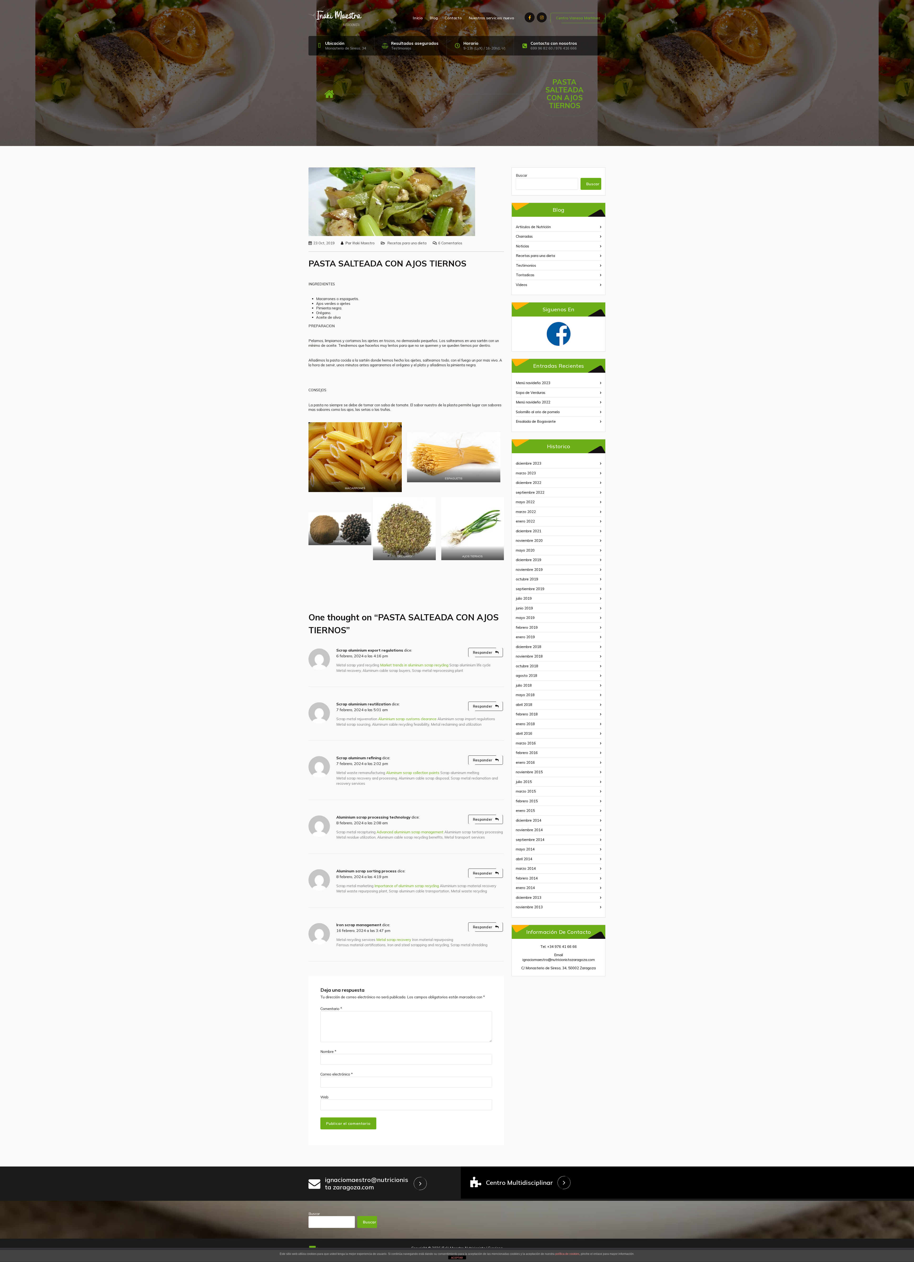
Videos (521, 284)
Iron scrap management (358, 924)
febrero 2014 (527, 878)
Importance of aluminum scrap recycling (406, 886)
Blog (434, 17)
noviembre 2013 (529, 907)
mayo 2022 (525, 502)
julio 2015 (524, 781)
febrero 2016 (527, 752)
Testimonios (401, 48)
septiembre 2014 (530, 839)
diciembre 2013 (528, 897)
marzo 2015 (526, 791)
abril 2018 (524, 704)
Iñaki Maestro (363, 243)
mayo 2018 (525, 695)
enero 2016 (525, 762)
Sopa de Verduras (530, 392)
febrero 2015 (527, 801)
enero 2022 (525, 521)
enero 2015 (525, 810)
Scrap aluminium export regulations (369, 650)
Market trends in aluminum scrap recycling (414, 665)
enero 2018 (525, 724)
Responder (482, 652)
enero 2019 (525, 637)
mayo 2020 (525, 550)
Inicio (418, 17)
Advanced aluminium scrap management (410, 832)
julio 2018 (524, 685)
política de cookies (567, 1254)
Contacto (453, 17)
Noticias (522, 246)
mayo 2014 (525, 849)
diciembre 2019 (528, 560)
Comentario (331, 1008)
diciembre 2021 (528, 531)
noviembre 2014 (529, 830)
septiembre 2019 (530, 589)
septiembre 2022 (530, 492)
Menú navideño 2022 (533, 402)
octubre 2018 (527, 666)
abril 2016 (524, 733)
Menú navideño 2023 (533, 383)
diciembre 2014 (528, 820)
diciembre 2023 (528, 463)
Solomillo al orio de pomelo (538, 412)
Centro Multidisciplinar (519, 1183)
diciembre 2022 (528, 482)
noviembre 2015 (529, 772)
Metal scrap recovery (393, 939)
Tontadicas (525, 275)
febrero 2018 (527, 714)
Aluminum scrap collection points (412, 772)
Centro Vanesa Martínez (578, 17)
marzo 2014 (526, 868)
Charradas (524, 236)
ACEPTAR (457, 1257)
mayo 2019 (525, 617)
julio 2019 (524, 598)
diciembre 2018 (528, 646)
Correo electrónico (336, 1074)
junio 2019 (524, 608)
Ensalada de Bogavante (536, 421)
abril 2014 (524, 859)
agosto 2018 (526, 675)
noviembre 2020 (529, 540)
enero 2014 (525, 887)
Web (324, 1097)
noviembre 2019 (529, 569)
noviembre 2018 (529, 656)
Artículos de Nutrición (533, 227)
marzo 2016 (526, 743)
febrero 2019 (527, 627)
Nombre (328, 1051)
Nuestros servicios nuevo (491, 17)
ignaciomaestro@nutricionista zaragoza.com (366, 1183)
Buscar (521, 175)
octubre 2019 (527, 579)
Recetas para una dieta (407, 243)
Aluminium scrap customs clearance (407, 719)
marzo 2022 (526, 511)
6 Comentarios (450, 243)
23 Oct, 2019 (324, 243)
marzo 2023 (526, 473)
